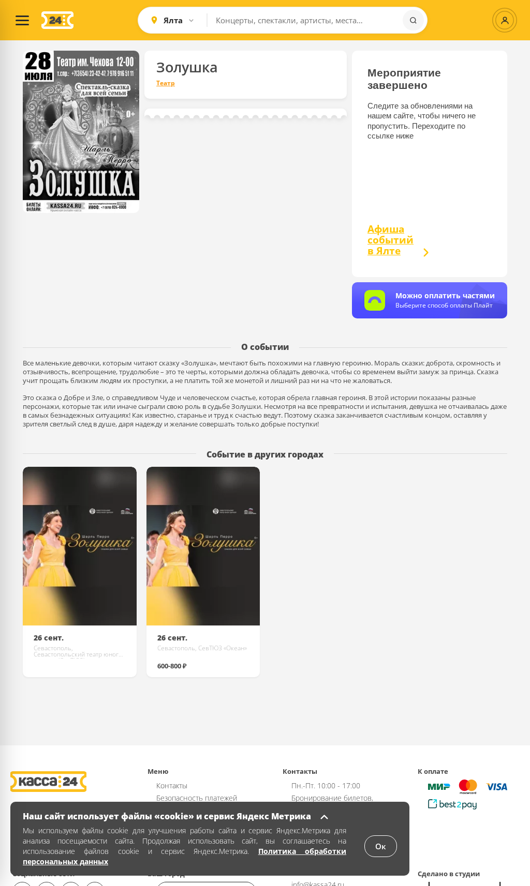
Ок (380, 846)
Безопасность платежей (196, 798)
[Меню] (22, 20)
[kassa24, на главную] (57, 20)
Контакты (171, 785)
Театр (165, 83)
